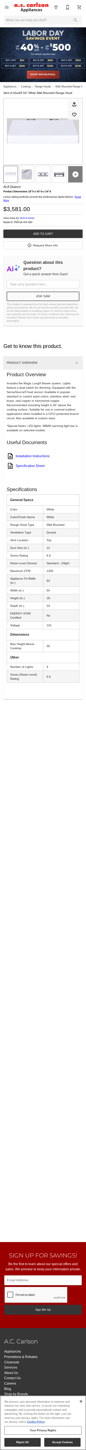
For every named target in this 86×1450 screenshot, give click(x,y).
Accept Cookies (62, 1442)
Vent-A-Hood (27, 218)
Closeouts (11, 1362)
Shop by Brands (16, 1394)
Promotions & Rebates (21, 1357)
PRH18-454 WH (23, 222)
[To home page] (31, 7)
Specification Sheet (30, 466)
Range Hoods (43, 86)
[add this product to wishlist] (74, 115)
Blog (7, 1389)
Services (10, 1367)
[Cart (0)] (79, 7)
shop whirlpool (43, 74)
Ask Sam (43, 296)
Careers (10, 1383)
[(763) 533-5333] (68, 7)
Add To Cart (43, 233)
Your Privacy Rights (43, 1430)
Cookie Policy (36, 1421)
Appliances (10, 86)
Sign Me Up (43, 1309)
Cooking (26, 86)
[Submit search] (75, 20)
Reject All (22, 1442)
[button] (7, 7)
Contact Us (12, 1378)
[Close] (81, 1401)
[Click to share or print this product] (74, 104)
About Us (11, 1373)
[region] (43, 1423)
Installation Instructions (32, 456)
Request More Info (45, 245)
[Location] (56, 7)
